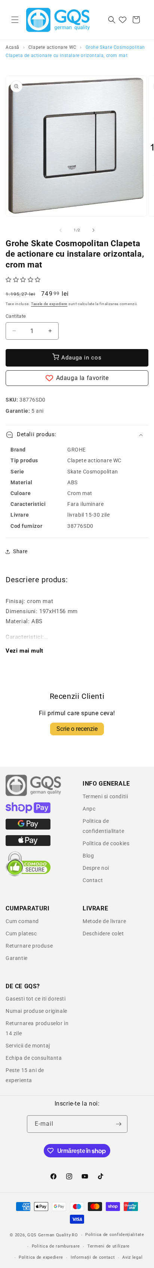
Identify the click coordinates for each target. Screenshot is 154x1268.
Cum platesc (21, 933)
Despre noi (96, 868)
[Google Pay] (28, 828)
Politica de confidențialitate (114, 1234)
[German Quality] (34, 795)
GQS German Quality (49, 1235)
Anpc (89, 809)
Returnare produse (29, 946)
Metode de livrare (104, 921)
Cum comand (22, 921)
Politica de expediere (41, 1257)
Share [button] (20, 551)
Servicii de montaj (28, 1046)
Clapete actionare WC (52, 47)
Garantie (17, 958)
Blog (88, 856)
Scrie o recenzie (77, 728)
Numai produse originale (36, 1011)
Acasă (12, 47)
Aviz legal (132, 1257)
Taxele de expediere (49, 304)
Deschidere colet (103, 933)
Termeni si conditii (105, 796)
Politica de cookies (106, 843)
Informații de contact (93, 1257)
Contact (93, 880)
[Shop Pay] (28, 811)
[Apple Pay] (28, 844)
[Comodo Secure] (28, 875)
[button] (15, 20)
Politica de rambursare (56, 1246)
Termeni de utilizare (108, 1246)
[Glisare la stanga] (60, 230)
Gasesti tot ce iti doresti (36, 999)
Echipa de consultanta (34, 1058)
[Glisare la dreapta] (93, 230)
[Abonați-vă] (119, 1124)
